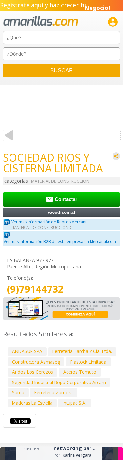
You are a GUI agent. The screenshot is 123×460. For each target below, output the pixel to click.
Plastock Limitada (88, 362)
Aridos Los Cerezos (32, 372)
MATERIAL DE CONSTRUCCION (60, 181)
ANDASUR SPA (27, 351)
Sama (18, 392)
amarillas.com (40, 21)
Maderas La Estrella (32, 403)
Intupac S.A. (74, 403)
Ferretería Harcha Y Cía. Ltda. (82, 351)
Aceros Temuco (79, 372)
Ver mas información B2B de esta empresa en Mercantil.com (60, 241)
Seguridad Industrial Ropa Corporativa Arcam (59, 382)
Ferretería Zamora (53, 392)
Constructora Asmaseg (36, 362)
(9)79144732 (35, 289)
